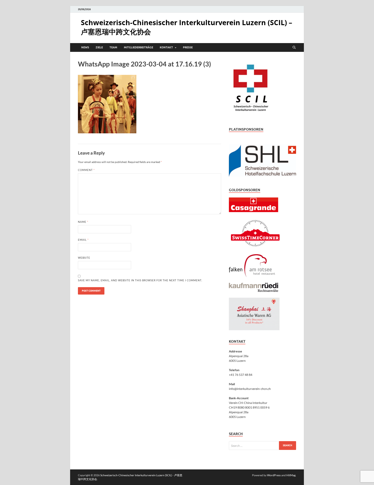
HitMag (290, 475)
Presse (188, 47)
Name (83, 221)
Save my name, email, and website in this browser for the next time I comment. (140, 280)
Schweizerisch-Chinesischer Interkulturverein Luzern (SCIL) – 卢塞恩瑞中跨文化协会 (186, 27)
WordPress (274, 475)
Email (83, 239)
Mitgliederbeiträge (138, 47)
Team (113, 47)
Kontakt (166, 47)
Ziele (99, 47)
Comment (86, 170)
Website (84, 257)
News (85, 47)
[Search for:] (262, 445)
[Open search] (294, 47)
